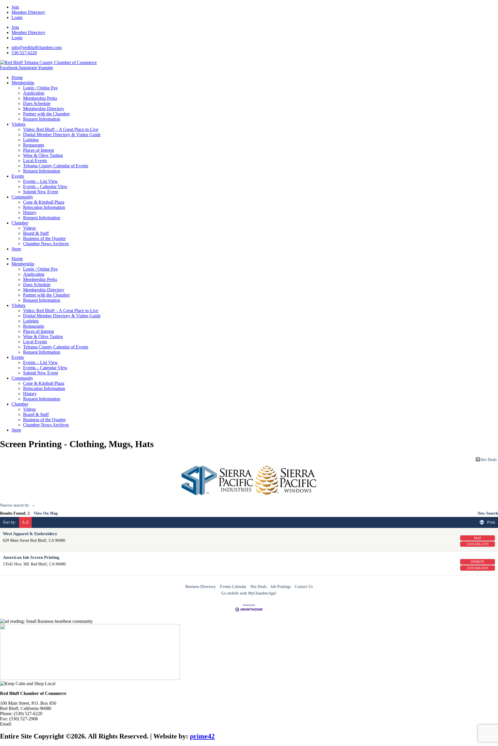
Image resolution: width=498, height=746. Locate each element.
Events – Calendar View (45, 186)
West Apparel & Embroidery (30, 533)
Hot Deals (488, 459)
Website (477, 561)
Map (477, 538)
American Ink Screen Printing (31, 557)
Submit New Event (40, 191)
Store (16, 248)
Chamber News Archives (46, 243)
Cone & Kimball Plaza (43, 202)
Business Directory (200, 586)
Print (491, 522)
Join (15, 7)
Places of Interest (38, 150)
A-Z (25, 522)
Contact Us (304, 586)
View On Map (46, 513)
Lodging (31, 139)
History (30, 212)
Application (33, 93)
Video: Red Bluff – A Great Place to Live (60, 129)
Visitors (18, 124)
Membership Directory (43, 108)
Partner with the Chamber (46, 113)
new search (488, 513)
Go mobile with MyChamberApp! (249, 593)
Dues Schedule (36, 103)
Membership (23, 82)
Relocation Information (44, 207)
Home (17, 77)
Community (22, 196)
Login (17, 17)
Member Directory (28, 12)
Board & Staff (36, 233)
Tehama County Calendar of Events (55, 165)
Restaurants (33, 145)
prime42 (202, 736)
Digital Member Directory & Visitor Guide (62, 134)
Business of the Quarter (44, 238)
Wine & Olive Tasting (43, 155)
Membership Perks (40, 98)
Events (18, 176)
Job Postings (281, 586)
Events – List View (40, 181)
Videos (29, 228)
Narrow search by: (15, 505)
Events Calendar (233, 586)
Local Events (35, 160)
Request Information (41, 119)
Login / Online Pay (40, 87)
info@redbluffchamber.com (38, 723)
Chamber (20, 222)
